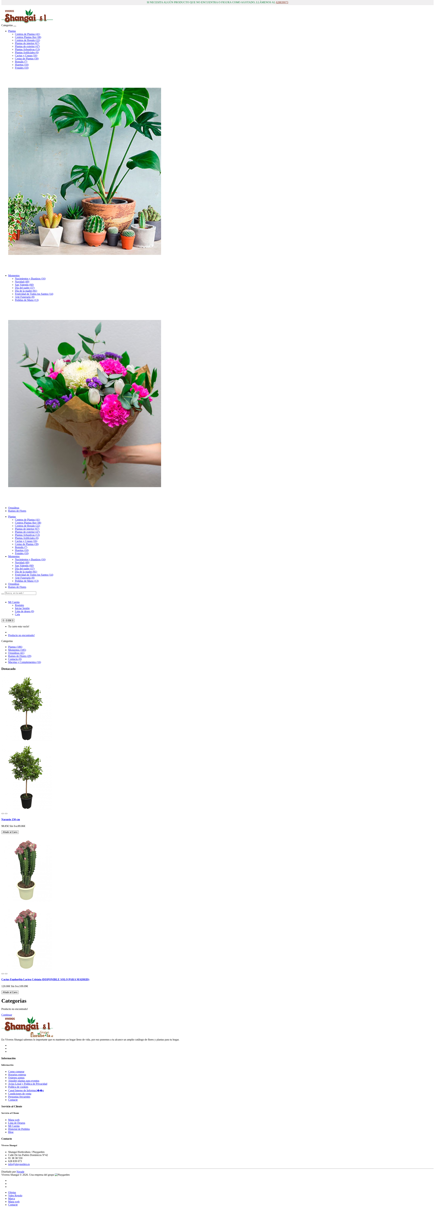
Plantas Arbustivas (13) (27, 49)
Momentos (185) (17, 649)
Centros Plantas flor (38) (28, 37)
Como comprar (16, 1071)
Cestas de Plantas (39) (27, 58)
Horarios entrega (17, 1074)
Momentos (14, 275)
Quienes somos (16, 1077)
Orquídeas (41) (16, 653)
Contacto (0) (15, 659)
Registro (19, 605)
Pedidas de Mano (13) (27, 300)
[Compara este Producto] (6, 813)
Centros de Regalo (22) (27, 40)
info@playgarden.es (19, 1164)
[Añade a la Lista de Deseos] (2, 813)
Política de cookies (18, 1086)
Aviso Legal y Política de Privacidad (27, 1083)
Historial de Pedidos (19, 1129)
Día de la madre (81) (26, 290)
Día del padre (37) (24, 287)
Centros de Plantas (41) (27, 34)
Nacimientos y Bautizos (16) (30, 278)
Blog (10, 1132)
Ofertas (12, 1192)
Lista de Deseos (16, 1122)
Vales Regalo (15, 1195)
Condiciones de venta (19, 1093)
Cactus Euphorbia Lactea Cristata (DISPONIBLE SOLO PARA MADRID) (45, 979)
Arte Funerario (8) (24, 296)
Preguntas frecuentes (19, 1096)
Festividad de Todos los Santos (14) (34, 293)
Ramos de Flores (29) (19, 656)
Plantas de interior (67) (27, 43)
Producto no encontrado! (21, 635)
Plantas (12, 31)
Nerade (20, 1171)
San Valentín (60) (24, 284)
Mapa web (14, 1119)
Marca (11, 1198)
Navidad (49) (22, 281)
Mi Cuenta (14, 1126)
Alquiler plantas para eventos (23, 1080)
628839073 (282, 2)
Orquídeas (13, 507)
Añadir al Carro (10, 832)
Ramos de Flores (17, 510)
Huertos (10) (22, 64)
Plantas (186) (15, 646)
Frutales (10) (22, 67)
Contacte (13, 1099)
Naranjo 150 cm (10, 819)
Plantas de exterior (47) (27, 46)
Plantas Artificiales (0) (27, 52)
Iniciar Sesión (22, 608)
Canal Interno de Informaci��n (26, 1090)
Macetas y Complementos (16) (24, 662)
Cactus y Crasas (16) (26, 55)
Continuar (6, 1014)
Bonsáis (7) (21, 61)
